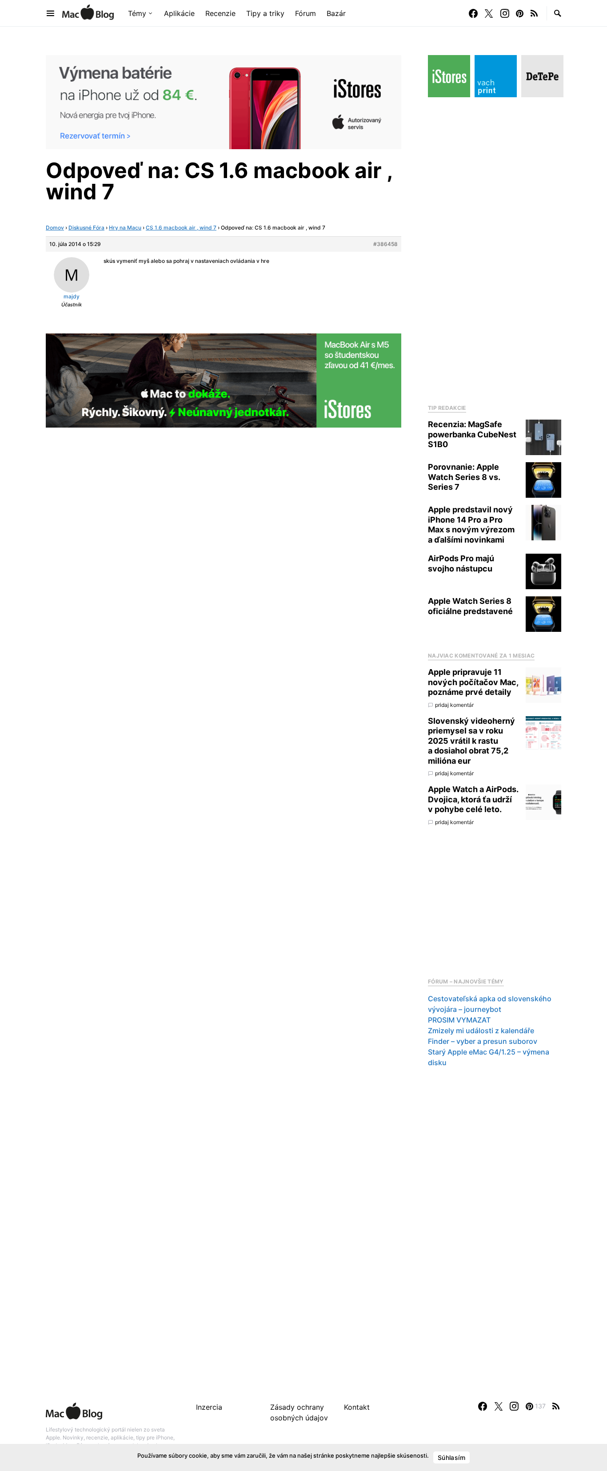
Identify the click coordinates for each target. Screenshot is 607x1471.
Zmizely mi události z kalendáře (481, 1030)
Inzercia (209, 1407)
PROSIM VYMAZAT (459, 1019)
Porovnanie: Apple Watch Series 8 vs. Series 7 (464, 477)
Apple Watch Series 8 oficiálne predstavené (470, 606)
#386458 (385, 244)
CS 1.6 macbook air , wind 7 (181, 227)
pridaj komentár (454, 705)
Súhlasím (451, 1457)
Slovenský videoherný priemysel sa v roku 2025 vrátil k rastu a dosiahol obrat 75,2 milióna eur (471, 740)
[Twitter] (488, 13)
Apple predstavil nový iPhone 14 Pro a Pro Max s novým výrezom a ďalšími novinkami (471, 524)
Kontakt (357, 1407)
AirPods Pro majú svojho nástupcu (461, 563)
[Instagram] (504, 13)
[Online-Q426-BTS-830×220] (223, 379)
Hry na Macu (125, 227)
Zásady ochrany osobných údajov (299, 1412)
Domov (55, 227)
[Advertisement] (494, 248)
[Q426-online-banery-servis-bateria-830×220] (223, 101)
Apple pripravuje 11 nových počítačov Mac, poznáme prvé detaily (473, 682)
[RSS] (534, 13)
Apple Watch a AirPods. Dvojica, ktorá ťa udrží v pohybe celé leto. (473, 799)
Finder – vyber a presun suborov (482, 1041)
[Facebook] (473, 13)
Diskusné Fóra (86, 227)
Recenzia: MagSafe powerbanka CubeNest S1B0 (472, 434)
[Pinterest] (519, 13)
